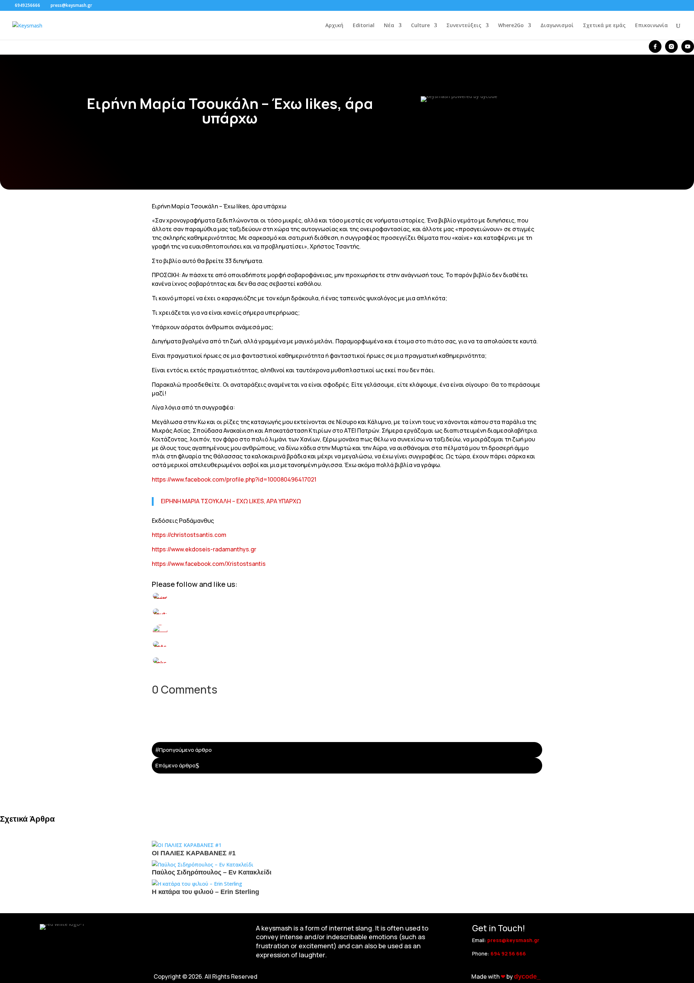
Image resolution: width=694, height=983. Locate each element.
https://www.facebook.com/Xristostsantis (209, 564)
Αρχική (334, 26)
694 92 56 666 (508, 953)
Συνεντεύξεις (463, 26)
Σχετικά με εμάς (604, 26)
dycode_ (527, 976)
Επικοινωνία (651, 26)
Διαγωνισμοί (557, 26)
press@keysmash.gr (513, 940)
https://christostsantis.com (189, 535)
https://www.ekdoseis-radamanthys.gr (204, 549)
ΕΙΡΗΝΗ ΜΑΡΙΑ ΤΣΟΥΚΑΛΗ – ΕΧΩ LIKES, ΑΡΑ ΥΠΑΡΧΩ (231, 501)
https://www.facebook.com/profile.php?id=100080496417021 (234, 479)
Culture (420, 26)
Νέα (389, 26)
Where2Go (511, 26)
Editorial (363, 26)
